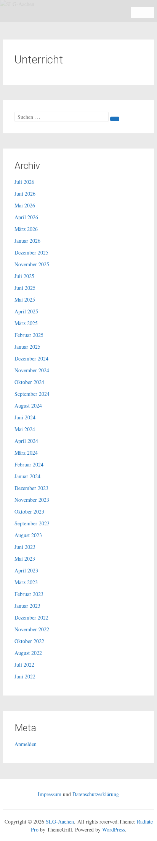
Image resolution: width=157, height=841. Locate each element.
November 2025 (31, 264)
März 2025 (26, 323)
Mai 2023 (24, 558)
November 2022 (31, 629)
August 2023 (28, 535)
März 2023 (26, 582)
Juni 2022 (24, 676)
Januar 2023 (27, 605)
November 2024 (31, 370)
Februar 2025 (28, 334)
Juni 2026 (24, 193)
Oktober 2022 (29, 641)
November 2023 (31, 499)
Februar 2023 (28, 594)
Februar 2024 (28, 464)
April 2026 (26, 217)
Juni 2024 (24, 417)
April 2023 (26, 570)
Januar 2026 (27, 240)
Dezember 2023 (31, 488)
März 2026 (26, 228)
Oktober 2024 (29, 382)
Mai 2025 (24, 299)
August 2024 (28, 405)
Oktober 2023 (29, 511)
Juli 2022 (24, 664)
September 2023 (32, 523)
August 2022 (28, 652)
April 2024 (26, 440)
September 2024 (32, 393)
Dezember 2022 (31, 617)
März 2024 (26, 452)
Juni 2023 (24, 546)
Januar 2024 (27, 476)
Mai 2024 (24, 429)
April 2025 (26, 311)
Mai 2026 (24, 205)
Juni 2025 (24, 287)
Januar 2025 (27, 346)
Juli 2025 (24, 276)
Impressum (49, 794)
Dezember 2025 (31, 252)
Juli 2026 (24, 181)
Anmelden (25, 744)
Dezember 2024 (31, 358)
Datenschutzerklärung (95, 794)
